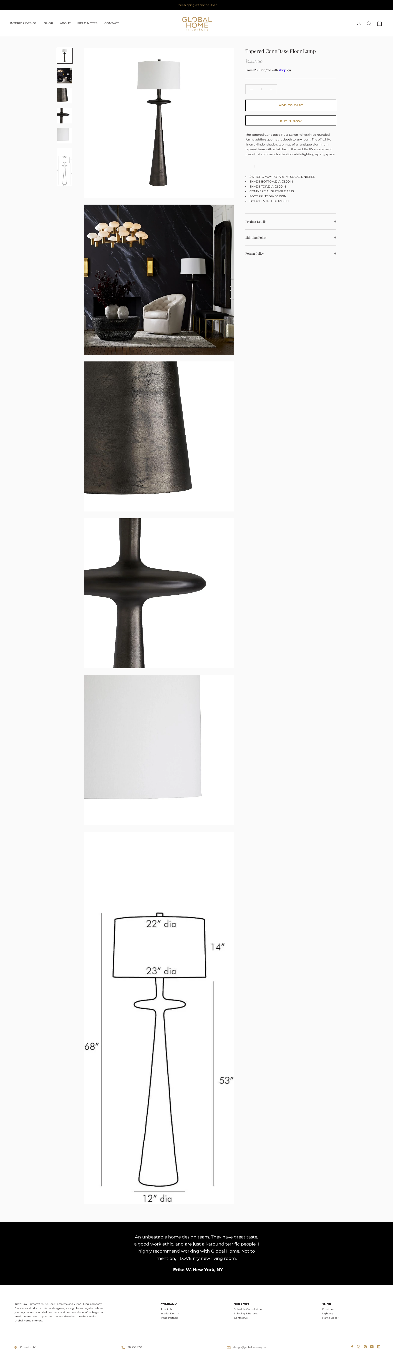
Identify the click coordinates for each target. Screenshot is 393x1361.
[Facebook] (352, 1346)
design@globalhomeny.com (250, 1347)
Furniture (328, 1309)
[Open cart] (379, 23)
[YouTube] (372, 1346)
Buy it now (291, 121)
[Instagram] (359, 1346)
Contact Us (240, 1318)
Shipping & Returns (246, 1313)
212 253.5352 (135, 1347)
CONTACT (111, 23)
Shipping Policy (256, 237)
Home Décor (330, 1318)
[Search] (369, 23)
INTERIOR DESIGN (23, 23)
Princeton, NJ (28, 1347)
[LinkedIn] (379, 1346)
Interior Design (170, 1313)
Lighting (327, 1313)
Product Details (255, 221)
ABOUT (65, 23)
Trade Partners (169, 1318)
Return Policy (254, 253)
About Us (166, 1309)
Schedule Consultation (248, 1309)
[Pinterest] (366, 1346)
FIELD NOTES (87, 23)
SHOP (48, 23)
